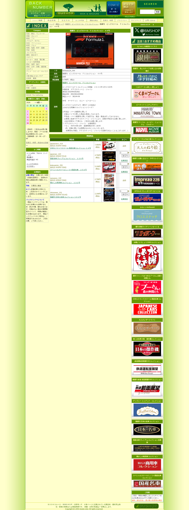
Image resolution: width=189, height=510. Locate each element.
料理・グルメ (31, 45)
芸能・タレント (32, 36)
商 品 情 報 (51, 20)
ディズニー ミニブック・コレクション (147, 401)
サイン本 (29, 85)
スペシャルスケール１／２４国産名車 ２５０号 (68, 170)
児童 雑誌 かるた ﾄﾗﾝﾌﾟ (34, 76)
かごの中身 (80, 20)
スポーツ (29, 57)
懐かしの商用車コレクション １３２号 (65, 183)
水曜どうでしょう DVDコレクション (147, 242)
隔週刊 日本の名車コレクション (147, 421)
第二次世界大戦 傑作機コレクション (147, 339)
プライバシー (122, 20)
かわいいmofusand (147, 207)
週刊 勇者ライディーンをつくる (147, 227)
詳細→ (43, 99)
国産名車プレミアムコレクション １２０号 (66, 159)
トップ (51, 24)
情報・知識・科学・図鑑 (35, 48)
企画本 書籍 (31, 78)
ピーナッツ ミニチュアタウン (147, 105)
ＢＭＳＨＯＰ (68, 504)
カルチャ (29, 69)
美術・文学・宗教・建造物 (36, 67)
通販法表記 (94, 20)
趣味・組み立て (32, 55)
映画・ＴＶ (30, 38)
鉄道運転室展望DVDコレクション (147, 361)
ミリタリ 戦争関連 (33, 62)
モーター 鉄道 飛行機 (35, 60)
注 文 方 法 (66, 20)
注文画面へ (31, 166)
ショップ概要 (37, 20)
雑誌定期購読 (130, 17)
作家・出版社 (31, 88)
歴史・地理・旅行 (33, 64)
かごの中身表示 (32, 164)
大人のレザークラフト (147, 320)
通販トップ (60, 24)
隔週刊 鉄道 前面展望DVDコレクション (147, 380)
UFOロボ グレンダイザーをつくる (147, 191)
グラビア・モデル (33, 41)
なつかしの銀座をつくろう (147, 46)
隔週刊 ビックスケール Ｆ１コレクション (82, 24)
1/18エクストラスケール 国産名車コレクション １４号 (70, 148)
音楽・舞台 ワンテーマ (35, 34)
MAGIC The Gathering (34, 95)
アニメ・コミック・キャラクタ (37, 72)
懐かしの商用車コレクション (147, 456)
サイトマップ (136, 20)
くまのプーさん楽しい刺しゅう (147, 87)
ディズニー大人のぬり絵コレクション (147, 139)
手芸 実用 (30, 50)
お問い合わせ (150, 20)
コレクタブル (31, 52)
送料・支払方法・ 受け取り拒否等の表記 (147, 500)
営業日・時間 (108, 20)
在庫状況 (124, 160)
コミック (113, 17)
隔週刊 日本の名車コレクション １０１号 (65, 197)
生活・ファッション (33, 43)
